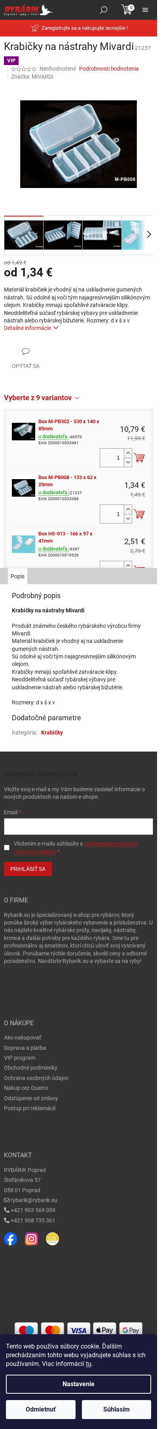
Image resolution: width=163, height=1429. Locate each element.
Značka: (32, 76)
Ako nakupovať (22, 1037)
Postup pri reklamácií (29, 1108)
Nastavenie (79, 1384)
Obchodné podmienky (30, 1068)
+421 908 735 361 (33, 1220)
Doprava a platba (25, 1048)
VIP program (19, 1058)
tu (88, 1364)
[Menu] (145, 10)
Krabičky (52, 732)
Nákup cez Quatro (26, 1088)
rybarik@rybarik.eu (34, 1200)
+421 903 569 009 (33, 1210)
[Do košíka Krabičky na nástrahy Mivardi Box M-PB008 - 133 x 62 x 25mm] (139, 514)
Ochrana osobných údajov (36, 1078)
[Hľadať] (104, 10)
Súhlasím (116, 1409)
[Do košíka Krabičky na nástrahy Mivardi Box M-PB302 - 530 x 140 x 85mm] (139, 458)
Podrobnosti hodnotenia (109, 68)
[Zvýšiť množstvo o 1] (128, 453)
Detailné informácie (27, 328)
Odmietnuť (41, 1409)
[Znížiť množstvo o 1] (128, 462)
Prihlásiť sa (27, 869)
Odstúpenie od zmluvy (31, 1098)
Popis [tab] (18, 576)
